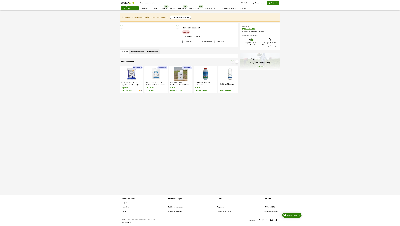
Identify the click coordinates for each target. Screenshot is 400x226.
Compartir (219, 42)
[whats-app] (271, 220)
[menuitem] (145, 8)
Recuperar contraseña (224, 211)
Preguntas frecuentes (129, 203)
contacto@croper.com (271, 211)
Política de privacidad (175, 211)
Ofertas (154, 8)
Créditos (181, 8)
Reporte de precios (195, 8)
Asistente (164, 8)
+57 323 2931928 (270, 207)
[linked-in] (275, 220)
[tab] (124, 52)
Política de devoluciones (176, 207)
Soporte (266, 203)
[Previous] (121, 26)
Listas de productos (211, 8)
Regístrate (274, 3)
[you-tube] (267, 220)
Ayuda (124, 211)
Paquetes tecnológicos (228, 8)
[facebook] (259, 220)
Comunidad (242, 8)
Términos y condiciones (176, 203)
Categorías (144, 8)
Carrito (246, 3)
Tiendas (172, 8)
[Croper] (128, 3)
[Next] (177, 26)
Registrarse (221, 207)
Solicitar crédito (189, 42)
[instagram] (263, 220)
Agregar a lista (205, 42)
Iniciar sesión (259, 3)
